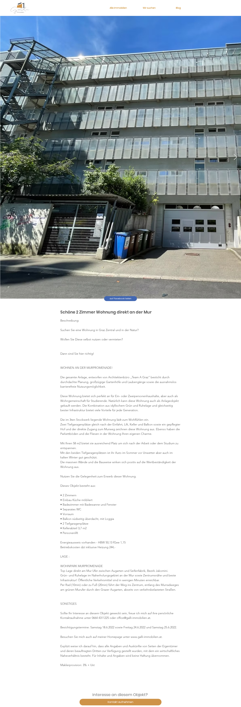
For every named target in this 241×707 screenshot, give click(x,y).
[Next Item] (235, 157)
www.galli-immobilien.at (146, 637)
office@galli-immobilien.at (133, 618)
